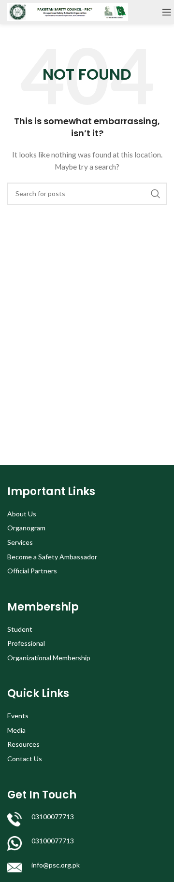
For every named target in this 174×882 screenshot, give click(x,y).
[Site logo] (67, 11)
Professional (26, 643)
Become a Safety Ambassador (52, 557)
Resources (23, 744)
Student (19, 629)
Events (18, 715)
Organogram (26, 528)
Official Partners (32, 571)
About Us (21, 514)
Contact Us (24, 758)
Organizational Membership (48, 658)
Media (16, 730)
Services (20, 542)
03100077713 (52, 816)
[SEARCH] (156, 194)
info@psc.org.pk (55, 865)
